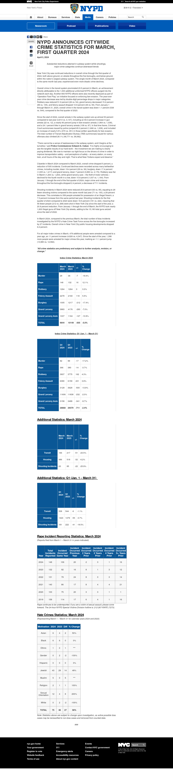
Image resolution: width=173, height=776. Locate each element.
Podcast (71, 25)
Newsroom (41, 25)
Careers (99, 17)
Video (132, 25)
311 (122, 1)
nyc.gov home (34, 743)
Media (88, 17)
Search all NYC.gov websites (135, 1)
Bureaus (52, 17)
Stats (77, 17)
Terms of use (33, 758)
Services (66, 17)
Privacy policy (92, 755)
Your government (35, 747)
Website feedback (35, 755)
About (40, 17)
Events (88, 743)
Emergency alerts (64, 751)
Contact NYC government (97, 747)
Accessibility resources (67, 755)
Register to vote (34, 751)
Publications (102, 25)
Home (31, 17)
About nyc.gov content (67, 758)
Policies (112, 17)
